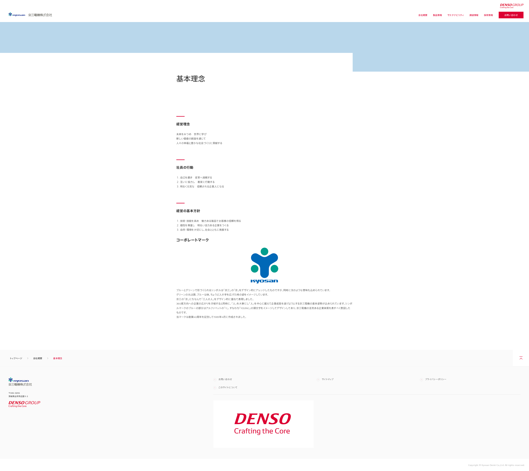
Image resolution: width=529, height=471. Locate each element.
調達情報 (473, 15)
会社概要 (422, 15)
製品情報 (437, 15)
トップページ (16, 358)
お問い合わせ (511, 15)
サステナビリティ (455, 15)
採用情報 (488, 15)
